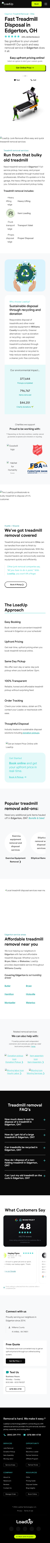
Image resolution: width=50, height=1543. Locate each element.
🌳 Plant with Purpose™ (25, 1536)
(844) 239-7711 (14, 1435)
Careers (29, 1448)
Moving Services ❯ (36, 1073)
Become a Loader (32, 1452)
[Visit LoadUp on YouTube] (32, 1529)
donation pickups (31, 732)
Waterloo (30, 1002)
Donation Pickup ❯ (14, 1062)
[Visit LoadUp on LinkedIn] (38, 1529)
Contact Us (7, 1488)
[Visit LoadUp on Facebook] (11, 1529)
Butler (8, 986)
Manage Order (10, 1494)
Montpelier (10, 1002)
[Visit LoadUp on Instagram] (18, 1529)
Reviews (6, 1484)
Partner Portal (33, 1465)
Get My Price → (15, 1361)
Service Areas (10, 1465)
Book (36, 4)
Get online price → (25, 68)
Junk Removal (8, 1448)
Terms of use (28, 1511)
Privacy (19, 1511)
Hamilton (9, 994)
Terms (33, 1046)
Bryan (29, 986)
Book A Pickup (16, 777)
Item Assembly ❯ (36, 1062)
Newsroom (7, 1481)
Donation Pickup (9, 1452)
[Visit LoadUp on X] (25, 1529)
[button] (25, 1122)
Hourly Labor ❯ (14, 1073)
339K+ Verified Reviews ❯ (30, 37)
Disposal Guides (31, 1484)
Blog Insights (30, 1488)
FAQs (28, 1477)
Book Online (32, 1494)
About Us (6, 1477)
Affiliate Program (32, 1459)
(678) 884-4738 (15, 1389)
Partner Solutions (32, 1455)
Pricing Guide (30, 1481)
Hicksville (30, 994)
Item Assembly (8, 1455)
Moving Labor (8, 1459)
